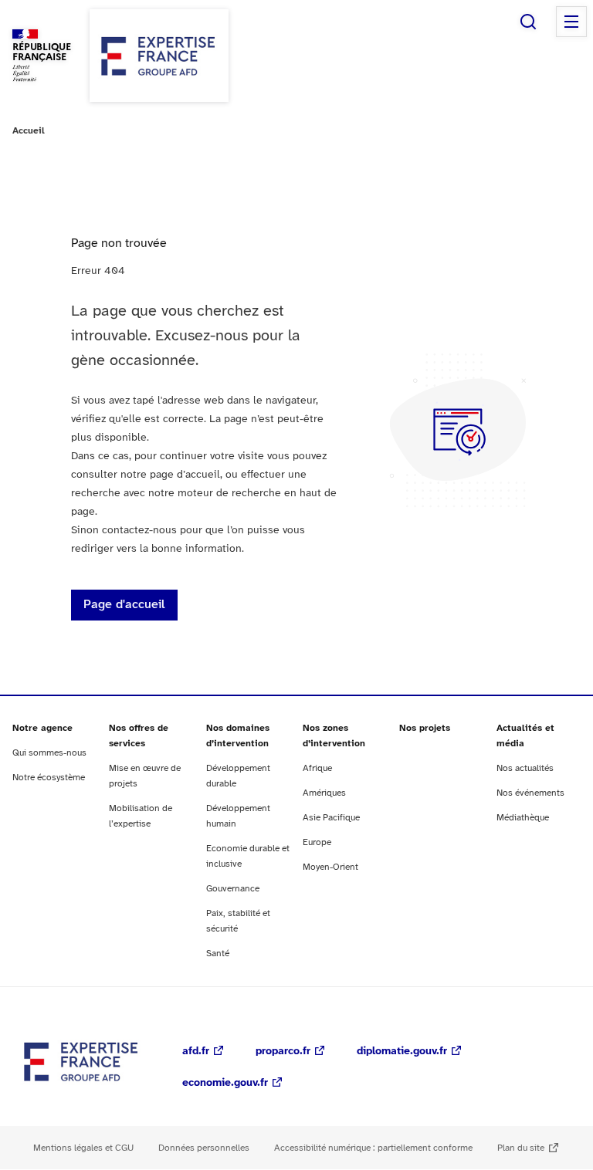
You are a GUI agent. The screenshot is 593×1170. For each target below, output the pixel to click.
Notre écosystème (48, 778)
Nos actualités (525, 768)
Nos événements (530, 793)
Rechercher (528, 21)
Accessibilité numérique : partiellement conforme (373, 1148)
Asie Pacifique (331, 818)
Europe (317, 842)
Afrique (317, 768)
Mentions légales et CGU (83, 1148)
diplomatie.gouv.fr (402, 1051)
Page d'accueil (124, 604)
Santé (217, 954)
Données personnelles (203, 1148)
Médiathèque (522, 818)
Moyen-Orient (330, 867)
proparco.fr (283, 1051)
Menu (571, 21)
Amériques (324, 793)
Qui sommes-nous (49, 753)
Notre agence (42, 728)
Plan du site (520, 1148)
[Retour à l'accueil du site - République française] (159, 55)
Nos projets (424, 728)
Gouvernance (232, 889)
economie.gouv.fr (225, 1083)
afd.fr (195, 1051)
